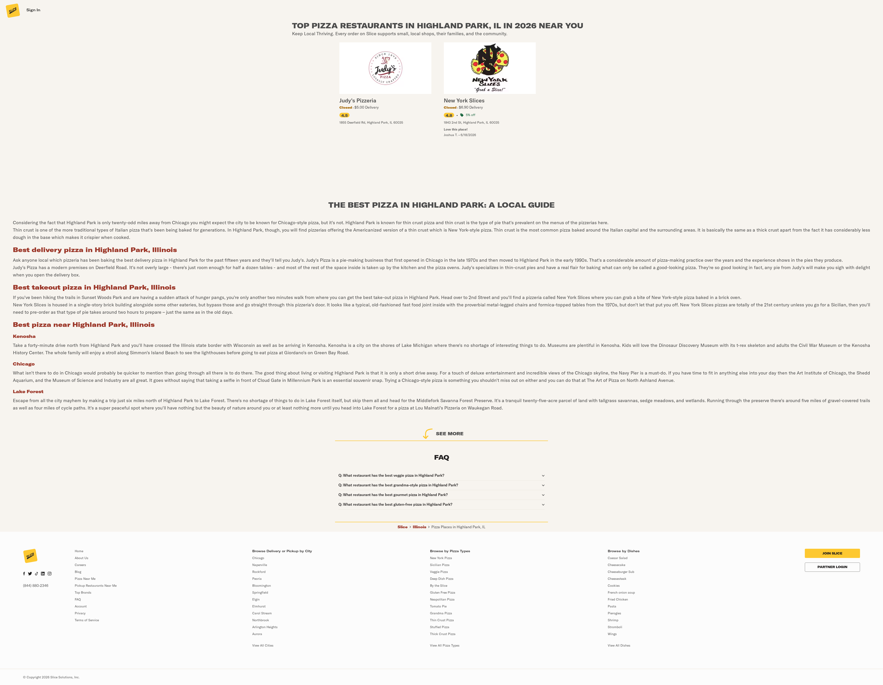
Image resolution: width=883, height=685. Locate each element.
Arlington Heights (265, 627)
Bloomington (261, 585)
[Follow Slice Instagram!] (50, 574)
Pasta (612, 606)
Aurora (257, 634)
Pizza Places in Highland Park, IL (458, 527)
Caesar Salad (618, 558)
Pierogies (614, 613)
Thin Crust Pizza (442, 620)
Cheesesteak (617, 579)
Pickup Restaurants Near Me (96, 585)
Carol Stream (262, 613)
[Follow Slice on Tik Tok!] (36, 574)
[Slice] (12, 10)
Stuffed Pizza (439, 627)
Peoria (257, 579)
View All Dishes (619, 645)
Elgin (256, 599)
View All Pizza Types (444, 645)
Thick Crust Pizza (443, 634)
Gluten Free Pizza (442, 592)
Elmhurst (259, 606)
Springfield (260, 592)
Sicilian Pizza (440, 565)
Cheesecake (616, 565)
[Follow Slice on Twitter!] (30, 574)
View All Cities (262, 645)
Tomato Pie (438, 606)
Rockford (259, 572)
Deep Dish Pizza (441, 579)
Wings (612, 634)
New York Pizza (441, 558)
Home (79, 551)
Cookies (614, 585)
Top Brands (83, 592)
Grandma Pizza (441, 613)
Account (81, 606)
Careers (80, 565)
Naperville (259, 565)
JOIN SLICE (832, 553)
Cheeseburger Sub (621, 572)
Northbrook (260, 620)
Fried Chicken (618, 599)
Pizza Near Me (85, 579)
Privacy (80, 613)
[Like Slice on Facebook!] (24, 574)
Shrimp (613, 620)
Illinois (419, 527)
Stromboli (615, 627)
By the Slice (438, 585)
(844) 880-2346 (35, 585)
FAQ (78, 599)
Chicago (258, 558)
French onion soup (621, 592)
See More (450, 433)
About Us (81, 558)
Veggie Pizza (439, 572)
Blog (78, 572)
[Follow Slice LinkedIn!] (43, 574)
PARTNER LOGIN (832, 567)
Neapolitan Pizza (442, 599)
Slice (403, 527)
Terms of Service (87, 620)
